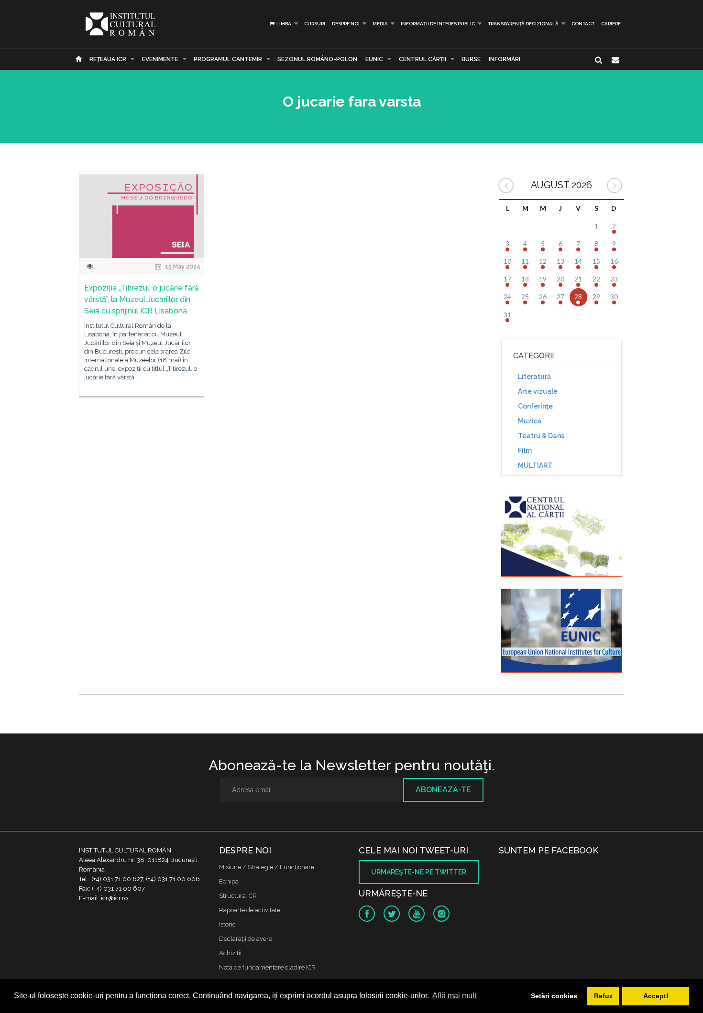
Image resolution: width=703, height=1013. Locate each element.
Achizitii (230, 953)
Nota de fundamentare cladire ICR (267, 967)
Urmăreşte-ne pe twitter (418, 872)
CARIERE (611, 23)
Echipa (229, 881)
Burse (471, 59)
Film (525, 450)
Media (380, 23)
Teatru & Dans (541, 436)
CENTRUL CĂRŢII (422, 59)
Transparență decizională (523, 23)
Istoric (227, 924)
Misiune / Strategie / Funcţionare (266, 867)
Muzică (529, 421)
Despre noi (346, 23)
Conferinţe (535, 406)
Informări (504, 59)
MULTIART (535, 465)
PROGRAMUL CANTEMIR (228, 59)
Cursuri (314, 23)
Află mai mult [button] (454, 995)
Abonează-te (443, 789)
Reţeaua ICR (107, 59)
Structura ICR (238, 895)
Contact (582, 23)
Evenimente (160, 59)
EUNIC (374, 59)
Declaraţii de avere (245, 938)
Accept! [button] (656, 996)
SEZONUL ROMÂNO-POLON (317, 59)
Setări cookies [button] (554, 996)
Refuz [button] (603, 996)
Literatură (534, 376)
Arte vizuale (538, 391)
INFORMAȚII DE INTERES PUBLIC (438, 23)
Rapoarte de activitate (249, 910)
